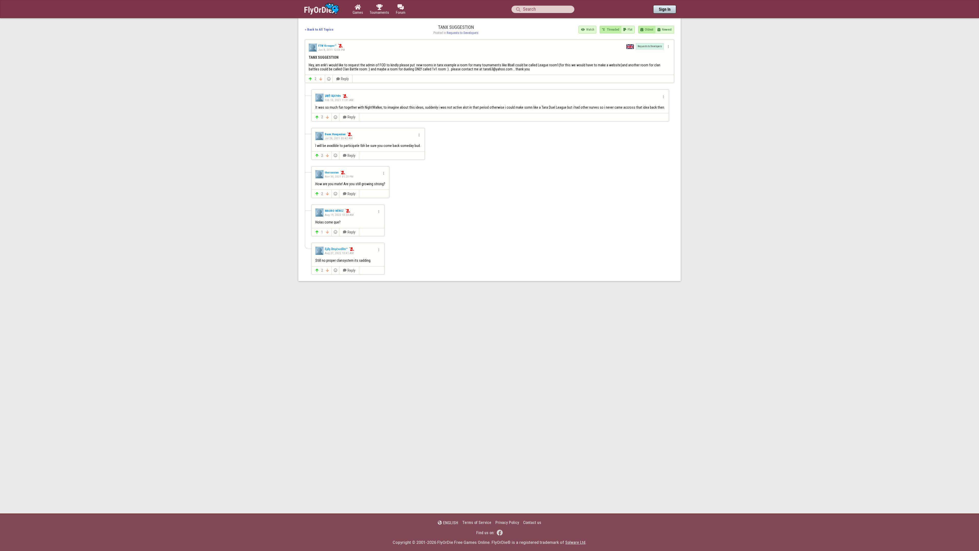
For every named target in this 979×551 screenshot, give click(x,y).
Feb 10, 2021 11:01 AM (339, 100)
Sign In (665, 9)
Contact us (532, 522)
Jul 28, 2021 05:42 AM (339, 138)
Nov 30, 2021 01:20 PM (339, 176)
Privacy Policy (507, 522)
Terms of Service (476, 522)
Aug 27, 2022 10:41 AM (339, 253)
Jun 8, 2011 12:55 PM (331, 50)
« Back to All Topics (319, 29)
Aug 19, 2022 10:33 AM (339, 215)
